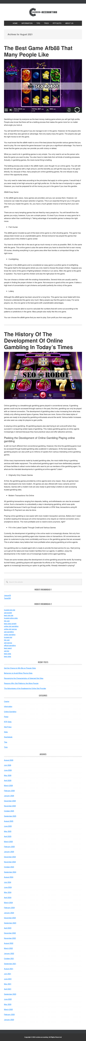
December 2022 (10, 933)
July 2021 (7, 973)
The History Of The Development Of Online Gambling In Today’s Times (38, 340)
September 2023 (10, 923)
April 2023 (7, 928)
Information (8, 706)
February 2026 (9, 790)
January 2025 (9, 851)
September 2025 (10, 816)
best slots (7, 653)
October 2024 (9, 867)
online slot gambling (11, 626)
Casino (6, 701)
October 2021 (9, 958)
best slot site (8, 615)
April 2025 (7, 836)
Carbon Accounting (43, 12)
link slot (7, 621)
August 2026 (8, 760)
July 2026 (7, 765)
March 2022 (8, 948)
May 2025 (7, 831)
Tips (5, 742)
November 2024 (10, 862)
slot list (6, 651)
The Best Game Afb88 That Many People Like (38, 51)
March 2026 (8, 785)
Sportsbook (8, 737)
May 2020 (7, 1004)
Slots (6, 732)
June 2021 (8, 979)
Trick (6, 747)
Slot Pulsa (7, 727)
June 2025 (8, 826)
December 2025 (10, 801)
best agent (8, 648)
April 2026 (7, 780)
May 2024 (7, 892)
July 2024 (7, 882)
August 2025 (8, 821)
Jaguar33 (7, 595)
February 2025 (9, 846)
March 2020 (8, 1009)
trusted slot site (9, 610)
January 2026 (9, 795)
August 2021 (8, 968)
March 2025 (8, 841)
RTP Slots (8, 721)
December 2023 (10, 918)
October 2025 (9, 811)
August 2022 (8, 943)
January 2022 (9, 953)
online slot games (10, 629)
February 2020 (9, 1014)
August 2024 (8, 877)
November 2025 (10, 806)
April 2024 (7, 897)
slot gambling (9, 631)
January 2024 (9, 912)
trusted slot (8, 637)
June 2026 (8, 770)
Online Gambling (10, 711)
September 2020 (10, 994)
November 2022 (10, 938)
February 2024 (9, 907)
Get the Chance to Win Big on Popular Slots (20, 668)
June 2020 (8, 999)
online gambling (9, 634)
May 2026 (7, 775)
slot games (8, 642)
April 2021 (7, 989)
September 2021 (10, 963)
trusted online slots (11, 618)
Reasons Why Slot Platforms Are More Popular (21, 683)
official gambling (10, 645)
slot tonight (8, 612)
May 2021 (7, 984)
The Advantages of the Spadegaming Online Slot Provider (25, 688)
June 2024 (8, 887)
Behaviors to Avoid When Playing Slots (18, 673)
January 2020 (9, 1019)
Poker (6, 716)
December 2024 (10, 857)
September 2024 (10, 872)
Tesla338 (7, 598)
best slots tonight (10, 623)
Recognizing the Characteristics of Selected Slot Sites (23, 678)
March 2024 (8, 902)
